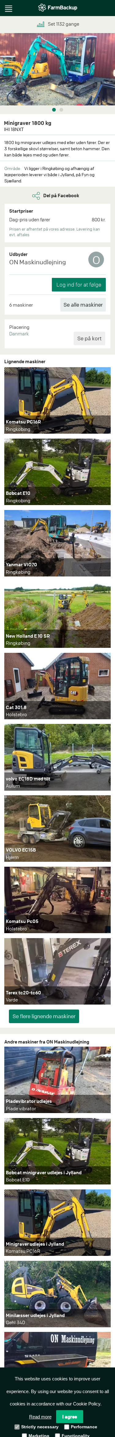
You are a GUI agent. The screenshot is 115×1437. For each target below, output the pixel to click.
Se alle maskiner (83, 304)
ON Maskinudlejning (37, 262)
